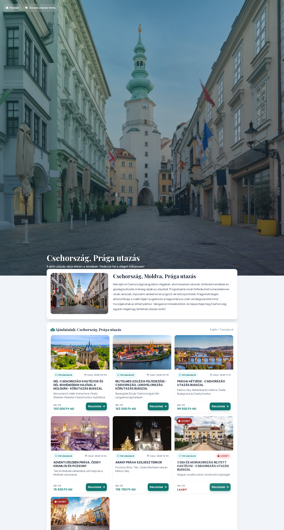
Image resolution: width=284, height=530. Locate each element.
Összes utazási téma (42, 8)
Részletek (94, 406)
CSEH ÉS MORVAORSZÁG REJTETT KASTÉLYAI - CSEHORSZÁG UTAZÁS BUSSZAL (203, 465)
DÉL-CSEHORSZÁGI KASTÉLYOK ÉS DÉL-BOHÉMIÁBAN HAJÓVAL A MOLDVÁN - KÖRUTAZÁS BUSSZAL (78, 384)
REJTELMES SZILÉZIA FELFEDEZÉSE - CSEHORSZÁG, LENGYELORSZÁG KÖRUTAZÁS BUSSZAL (140, 384)
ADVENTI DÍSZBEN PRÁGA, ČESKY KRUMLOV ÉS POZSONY (77, 464)
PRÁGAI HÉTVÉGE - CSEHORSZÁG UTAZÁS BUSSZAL (201, 383)
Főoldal (14, 8)
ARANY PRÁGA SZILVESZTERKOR (138, 462)
